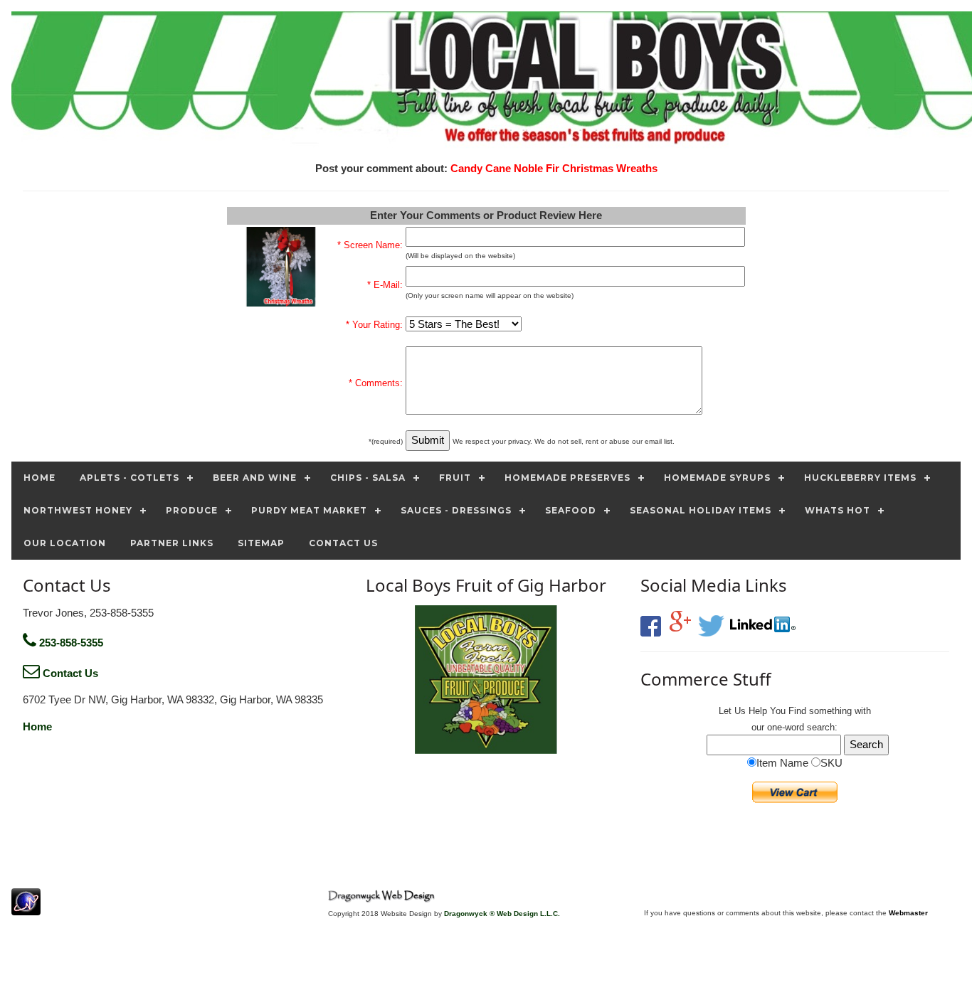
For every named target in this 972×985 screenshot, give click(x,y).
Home (37, 726)
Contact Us (69, 673)
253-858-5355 (69, 643)
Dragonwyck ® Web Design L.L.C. (502, 913)
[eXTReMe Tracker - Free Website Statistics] (26, 908)
